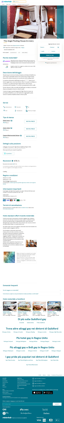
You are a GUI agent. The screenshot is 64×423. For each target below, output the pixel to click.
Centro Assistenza (24, 397)
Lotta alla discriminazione (7, 393)
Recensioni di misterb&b (21, 385)
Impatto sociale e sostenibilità (8, 390)
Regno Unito (8, 4)
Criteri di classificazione (21, 382)
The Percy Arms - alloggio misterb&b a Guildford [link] (37, 312)
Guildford (14, 4)
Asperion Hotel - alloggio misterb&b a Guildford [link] (7, 312)
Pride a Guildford (41, 322)
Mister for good (5, 392)
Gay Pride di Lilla (54, 360)
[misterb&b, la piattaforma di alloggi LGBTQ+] (6, 1)
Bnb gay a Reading (30, 332)
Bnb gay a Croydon (18, 332)
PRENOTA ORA (50, 55)
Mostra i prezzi (30, 121)
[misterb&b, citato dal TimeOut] (45, 409)
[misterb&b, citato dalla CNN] (4, 409)
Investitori (4, 386)
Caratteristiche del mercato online (23, 383)
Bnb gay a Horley (6, 332)
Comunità (21, 322)
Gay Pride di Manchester (32, 364)
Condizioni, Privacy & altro (57, 375)
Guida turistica (30, 322)
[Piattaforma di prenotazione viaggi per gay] (7, 417)
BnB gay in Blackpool (8, 351)
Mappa (22, 47)
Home (3, 4)
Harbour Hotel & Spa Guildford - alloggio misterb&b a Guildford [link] (22, 312)
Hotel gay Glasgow (44, 341)
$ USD (40, 375)
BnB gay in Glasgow (56, 351)
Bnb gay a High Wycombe (55, 332)
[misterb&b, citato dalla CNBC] (24, 409)
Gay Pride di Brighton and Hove (25, 360)
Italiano (44, 375)
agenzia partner (16, 45)
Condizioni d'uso (24, 207)
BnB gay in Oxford (32, 351)
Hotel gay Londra (56, 341)
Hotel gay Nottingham (21, 341)
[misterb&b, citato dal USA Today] (5, 413)
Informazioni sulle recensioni (22, 380)
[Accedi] (55, 9)
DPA (18, 386)
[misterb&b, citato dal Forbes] (46, 413)
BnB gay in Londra (20, 351)
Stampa (4, 383)
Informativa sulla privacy (8, 209)
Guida (49, 375)
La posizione (9, 153)
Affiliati (4, 385)
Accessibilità (5, 380)
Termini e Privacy (20, 379)
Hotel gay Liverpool (8, 341)
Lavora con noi (5, 382)
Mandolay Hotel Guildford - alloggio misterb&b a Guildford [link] (52, 312)
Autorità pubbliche (20, 388)
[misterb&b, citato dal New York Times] (26, 413)
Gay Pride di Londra (10, 360)
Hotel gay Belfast (33, 341)
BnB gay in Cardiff (44, 351)
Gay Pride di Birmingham (42, 360)
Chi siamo (4, 379)
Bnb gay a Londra (42, 332)
